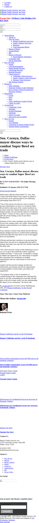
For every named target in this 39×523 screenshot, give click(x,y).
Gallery (2, 375)
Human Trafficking (14, 288)
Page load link (5, 522)
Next (8, 167)
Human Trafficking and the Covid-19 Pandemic (16, 334)
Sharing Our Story (6, 428)
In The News (26, 288)
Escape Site (5, 18)
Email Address (6, 504)
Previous (3, 167)
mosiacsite (6, 286)
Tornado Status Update (8, 373)
